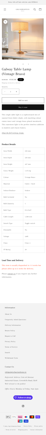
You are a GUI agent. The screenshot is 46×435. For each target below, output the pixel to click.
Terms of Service (11, 347)
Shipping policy (23, 430)
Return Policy (10, 330)
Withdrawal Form (11, 358)
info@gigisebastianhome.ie (15, 372)
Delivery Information (13, 325)
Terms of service (11, 430)
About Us (8, 314)
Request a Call (10, 336)
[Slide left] (17, 64)
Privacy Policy (10, 341)
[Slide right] (28, 64)
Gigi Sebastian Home (14, 426)
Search (7, 352)
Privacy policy (38, 426)
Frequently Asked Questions (15, 319)
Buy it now (23, 107)
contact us (11, 274)
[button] (5, 9)
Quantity (5, 87)
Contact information (36, 430)
